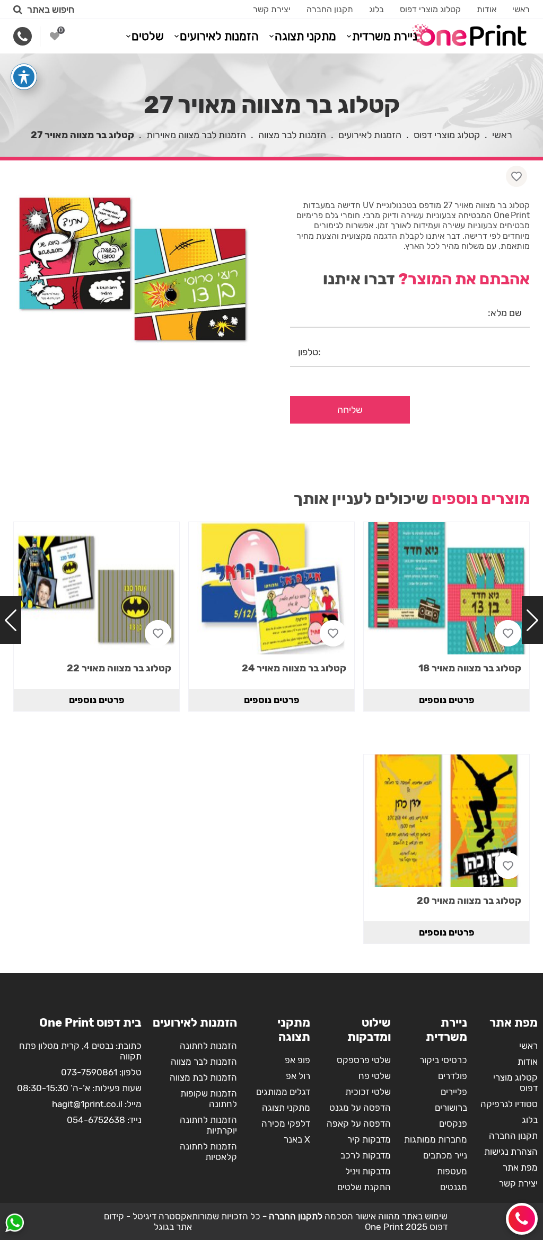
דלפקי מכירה (285, 1123)
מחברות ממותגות (435, 1139)
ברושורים (451, 1107)
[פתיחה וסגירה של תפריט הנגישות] (24, 76)
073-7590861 (89, 1072)
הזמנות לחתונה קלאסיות (208, 1151)
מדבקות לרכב (365, 1155)
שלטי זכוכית (368, 1091)
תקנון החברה (329, 9)
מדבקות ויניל (368, 1171)
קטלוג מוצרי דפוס (430, 9)
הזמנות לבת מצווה (203, 1077)
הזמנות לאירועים (219, 36)
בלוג (376, 9)
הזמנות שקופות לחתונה (208, 1098)
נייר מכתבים (445, 1155)
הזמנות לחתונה (208, 1045)
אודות (486, 9)
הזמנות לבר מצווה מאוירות (196, 135)
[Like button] (516, 176)
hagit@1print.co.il (87, 1104)
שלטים (148, 36)
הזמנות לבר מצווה (292, 135)
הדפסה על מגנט (360, 1107)
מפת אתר (520, 1167)
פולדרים (452, 1076)
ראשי (521, 9)
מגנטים (453, 1187)
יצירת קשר (272, 9)
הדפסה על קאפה (359, 1123)
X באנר (297, 1139)
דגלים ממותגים (283, 1091)
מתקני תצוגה (305, 36)
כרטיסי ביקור (443, 1060)
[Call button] (522, 1219)
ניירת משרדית (384, 36)
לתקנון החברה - (291, 1216)
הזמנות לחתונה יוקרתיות (208, 1125)
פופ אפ (297, 1060)
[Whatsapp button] (14, 1224)
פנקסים (453, 1123)
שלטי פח (374, 1076)
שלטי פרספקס (364, 1060)
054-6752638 (96, 1120)
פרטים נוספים (447, 700)
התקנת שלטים (364, 1187)
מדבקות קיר (369, 1139)
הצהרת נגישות (511, 1151)
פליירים (454, 1091)
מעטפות (452, 1171)
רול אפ (298, 1076)
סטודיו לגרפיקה (509, 1104)
